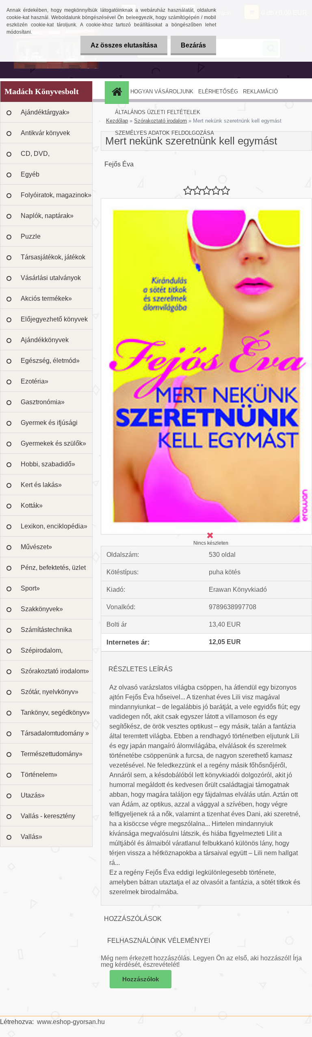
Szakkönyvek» (42, 609)
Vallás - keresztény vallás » (48, 819)
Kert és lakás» (41, 484)
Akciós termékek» (46, 298)
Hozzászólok (140, 979)
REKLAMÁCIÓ (260, 91)
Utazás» (33, 795)
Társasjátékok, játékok (53, 257)
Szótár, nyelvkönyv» (49, 691)
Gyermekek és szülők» (53, 443)
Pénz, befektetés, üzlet (53, 567)
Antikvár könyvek (45, 132)
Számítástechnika (46, 629)
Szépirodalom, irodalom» (42, 654)
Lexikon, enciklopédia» (54, 526)
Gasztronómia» (43, 402)
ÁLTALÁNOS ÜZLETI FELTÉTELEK (157, 112)
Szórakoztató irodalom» (55, 671)
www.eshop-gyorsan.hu (71, 1021)
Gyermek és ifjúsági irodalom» (49, 426)
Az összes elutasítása (124, 45)
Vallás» (31, 836)
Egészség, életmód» (50, 360)
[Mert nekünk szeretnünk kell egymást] (206, 201)
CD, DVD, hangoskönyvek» (45, 157)
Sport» (30, 588)
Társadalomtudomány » (55, 733)
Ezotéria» (34, 381)
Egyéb (30, 174)
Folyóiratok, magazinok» (56, 195)
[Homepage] (118, 91)
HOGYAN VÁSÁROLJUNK (161, 91)
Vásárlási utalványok (51, 277)
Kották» (32, 505)
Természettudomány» (51, 753)
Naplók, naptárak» (47, 215)
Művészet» (36, 546)
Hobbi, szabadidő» (48, 464)
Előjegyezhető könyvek (54, 319)
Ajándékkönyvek (45, 339)
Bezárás (193, 45)
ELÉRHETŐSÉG (218, 91)
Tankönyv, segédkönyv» (55, 712)
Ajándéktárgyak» (45, 112)
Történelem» (39, 774)
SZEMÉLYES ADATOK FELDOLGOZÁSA (164, 133)
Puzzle (31, 236)
